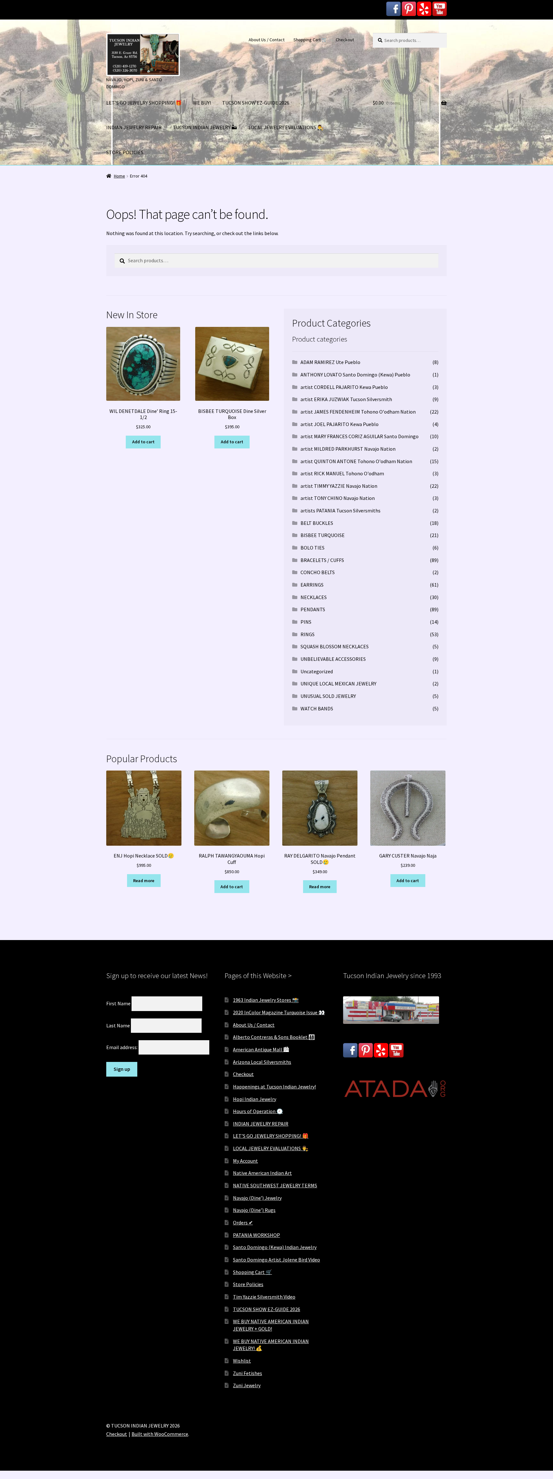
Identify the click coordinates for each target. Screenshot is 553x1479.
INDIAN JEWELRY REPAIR (134, 127)
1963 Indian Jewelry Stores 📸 (266, 1000)
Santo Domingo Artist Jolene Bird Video (276, 1259)
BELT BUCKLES (317, 523)
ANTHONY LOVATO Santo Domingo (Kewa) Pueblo (355, 374)
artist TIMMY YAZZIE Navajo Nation (339, 486)
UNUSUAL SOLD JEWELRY (328, 696)
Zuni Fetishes (247, 1373)
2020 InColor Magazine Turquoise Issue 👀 (279, 1012)
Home (119, 176)
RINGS (308, 634)
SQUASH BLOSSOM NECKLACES (335, 646)
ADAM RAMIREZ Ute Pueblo (330, 362)
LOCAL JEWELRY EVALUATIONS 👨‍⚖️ (286, 127)
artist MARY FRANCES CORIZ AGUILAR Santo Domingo (360, 436)
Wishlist (242, 1360)
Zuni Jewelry (246, 1385)
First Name (118, 1003)
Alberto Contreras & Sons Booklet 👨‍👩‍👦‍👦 (274, 1037)
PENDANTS (313, 609)
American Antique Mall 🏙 (261, 1049)
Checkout (345, 40)
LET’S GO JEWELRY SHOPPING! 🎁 (144, 102)
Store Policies (248, 1284)
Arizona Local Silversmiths (262, 1062)
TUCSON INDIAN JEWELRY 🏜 (205, 127)
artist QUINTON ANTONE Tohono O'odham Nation (356, 461)
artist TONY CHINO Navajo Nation (338, 498)
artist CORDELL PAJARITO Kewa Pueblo (344, 387)
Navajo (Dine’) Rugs (254, 1210)
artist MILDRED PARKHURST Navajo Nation (348, 449)
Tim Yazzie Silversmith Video (264, 1296)
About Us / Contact (267, 40)
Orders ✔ (243, 1222)
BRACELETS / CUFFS (322, 560)
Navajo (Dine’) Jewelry (257, 1198)
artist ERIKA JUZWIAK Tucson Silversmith (346, 399)
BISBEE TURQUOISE (323, 535)
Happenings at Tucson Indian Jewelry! (274, 1086)
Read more (143, 880)
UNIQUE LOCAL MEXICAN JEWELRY (338, 683)
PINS (306, 622)
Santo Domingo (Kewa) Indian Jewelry (275, 1247)
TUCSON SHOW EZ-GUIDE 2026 (255, 102)
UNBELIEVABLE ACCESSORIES (333, 659)
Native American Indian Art (262, 1173)
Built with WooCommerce (160, 1434)
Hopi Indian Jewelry (254, 1099)
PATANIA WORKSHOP (256, 1235)
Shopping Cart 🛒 (310, 40)
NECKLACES (314, 597)
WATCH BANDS (317, 708)
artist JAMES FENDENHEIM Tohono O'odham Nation (358, 411)
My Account (245, 1161)
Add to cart (143, 442)
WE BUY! (202, 102)
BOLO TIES (313, 547)
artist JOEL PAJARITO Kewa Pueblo (340, 424)
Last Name (118, 1025)
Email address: (122, 1047)
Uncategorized (317, 671)
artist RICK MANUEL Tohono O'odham (342, 473)
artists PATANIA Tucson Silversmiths (341, 510)
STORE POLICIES (124, 152)
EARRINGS (312, 584)
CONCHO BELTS (318, 572)
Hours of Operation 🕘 (258, 1111)
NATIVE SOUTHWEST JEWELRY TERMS (275, 1185)
